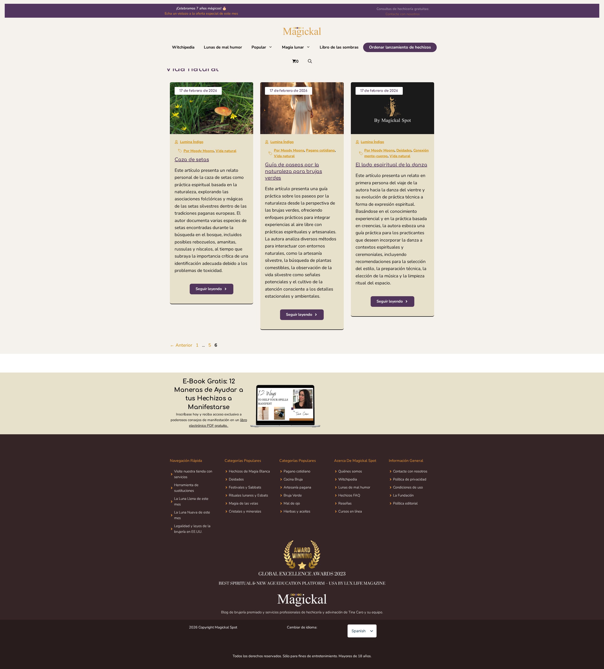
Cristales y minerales (245, 511)
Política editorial (405, 503)
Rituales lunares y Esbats (248, 495)
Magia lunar (293, 47)
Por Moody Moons (199, 150)
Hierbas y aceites (297, 511)
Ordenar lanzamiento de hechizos (400, 47)
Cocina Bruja (293, 479)
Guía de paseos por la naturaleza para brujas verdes (293, 171)
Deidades (403, 150)
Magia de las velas (243, 503)
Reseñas (345, 503)
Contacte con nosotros (403, 13)
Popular (259, 47)
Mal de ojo (292, 503)
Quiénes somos (350, 471)
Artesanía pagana (297, 487)
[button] (271, 47)
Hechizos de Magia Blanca (249, 471)
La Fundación (403, 495)
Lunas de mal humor (223, 47)
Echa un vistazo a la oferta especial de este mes (201, 13)
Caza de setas (192, 159)
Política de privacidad (409, 479)
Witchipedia (183, 47)
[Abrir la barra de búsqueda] (310, 61)
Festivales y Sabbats (245, 487)
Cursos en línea (350, 511)
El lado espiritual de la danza (391, 165)
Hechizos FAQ (349, 495)
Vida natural (226, 150)
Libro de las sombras (339, 47)
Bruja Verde (293, 495)
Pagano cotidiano (320, 150)
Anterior (181, 345)
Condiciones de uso (408, 487)
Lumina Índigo (191, 142)
